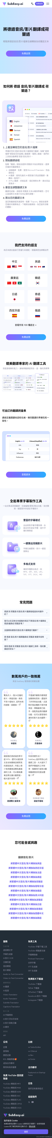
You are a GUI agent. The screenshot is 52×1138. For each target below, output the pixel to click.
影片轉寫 (7, 970)
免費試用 (39, 4)
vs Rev (30, 1055)
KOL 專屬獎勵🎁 (10, 1059)
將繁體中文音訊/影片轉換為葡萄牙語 (26, 886)
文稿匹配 (7, 962)
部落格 (6, 1051)
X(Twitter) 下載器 (35, 992)
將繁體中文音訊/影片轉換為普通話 (26, 908)
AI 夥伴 (6, 1027)
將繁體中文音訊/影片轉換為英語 (26, 863)
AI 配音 (6, 990)
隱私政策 (32, 1126)
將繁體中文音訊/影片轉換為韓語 (26, 918)
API (4, 1035)
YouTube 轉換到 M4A (12, 1088)
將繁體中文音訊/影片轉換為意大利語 (26, 895)
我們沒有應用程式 (35, 1088)
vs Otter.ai (32, 1051)
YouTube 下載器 (34, 984)
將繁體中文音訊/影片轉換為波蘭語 (26, 899)
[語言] (32, 4)
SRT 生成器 (32, 970)
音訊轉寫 (7, 966)
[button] (32, 4)
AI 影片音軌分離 (9, 1023)
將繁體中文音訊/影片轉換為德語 (26, 877)
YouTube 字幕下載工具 (37, 946)
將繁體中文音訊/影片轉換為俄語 (26, 890)
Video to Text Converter (13, 978)
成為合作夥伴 (8, 1063)
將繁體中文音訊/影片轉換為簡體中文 (26, 913)
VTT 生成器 (32, 966)
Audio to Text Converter (13, 974)
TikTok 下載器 (33, 988)
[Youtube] (32, 1102)
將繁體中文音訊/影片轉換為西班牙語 (26, 868)
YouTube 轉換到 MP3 (12, 1084)
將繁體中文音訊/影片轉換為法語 (26, 872)
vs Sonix (31, 1059)
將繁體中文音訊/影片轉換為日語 (26, 904)
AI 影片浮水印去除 (10, 1019)
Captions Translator (11, 1006)
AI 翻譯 (6, 986)
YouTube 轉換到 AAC (12, 1096)
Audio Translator (10, 998)
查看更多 (26, 474)
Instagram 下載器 (35, 1000)
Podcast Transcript (36, 958)
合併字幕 (32, 962)
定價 (5, 1047)
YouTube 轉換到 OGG (12, 1108)
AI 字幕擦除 (8, 1015)
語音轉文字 (8, 950)
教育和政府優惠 (9, 1067)
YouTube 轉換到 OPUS (12, 1104)
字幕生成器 (8, 954)
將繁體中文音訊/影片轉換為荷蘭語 (26, 881)
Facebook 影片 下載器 (37, 996)
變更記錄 (7, 1055)
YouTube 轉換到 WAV (12, 1092)
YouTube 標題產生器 (36, 950)
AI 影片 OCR (8, 958)
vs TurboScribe (34, 1047)
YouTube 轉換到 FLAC (12, 1100)
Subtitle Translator (11, 1002)
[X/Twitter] (29, 1102)
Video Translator (10, 994)
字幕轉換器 (32, 954)
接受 (26, 1132)
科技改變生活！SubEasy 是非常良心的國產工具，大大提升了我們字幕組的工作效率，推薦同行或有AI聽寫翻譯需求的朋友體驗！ (37, 766)
